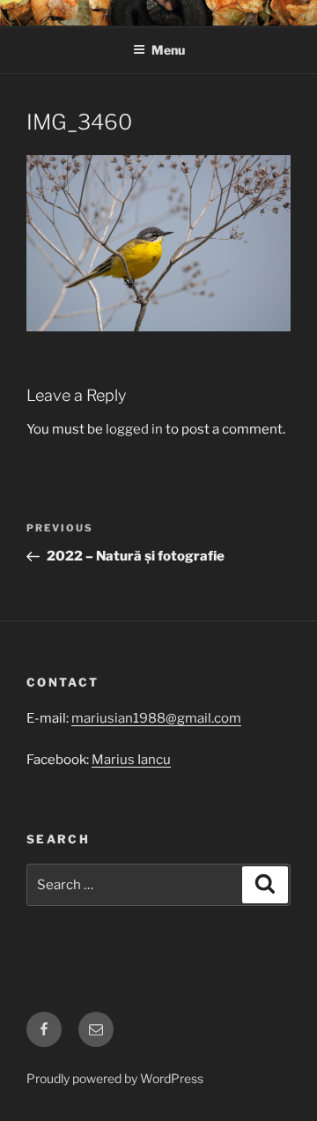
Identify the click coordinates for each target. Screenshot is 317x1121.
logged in (134, 429)
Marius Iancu (131, 760)
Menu (168, 49)
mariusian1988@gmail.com (156, 718)
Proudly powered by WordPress (114, 1078)
